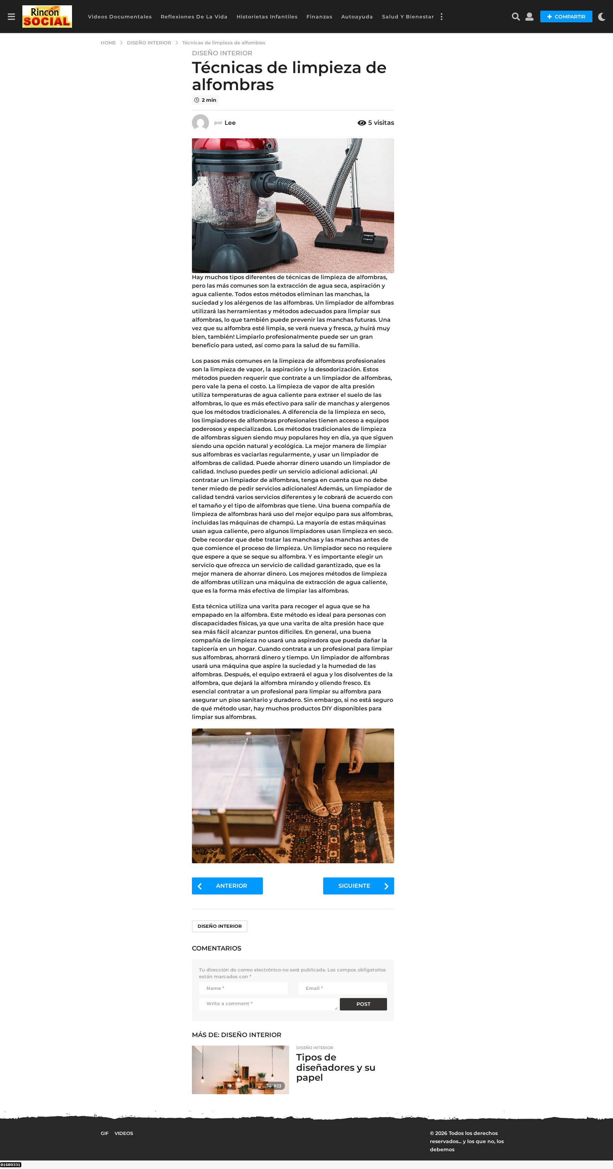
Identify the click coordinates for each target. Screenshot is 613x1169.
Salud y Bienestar (408, 16)
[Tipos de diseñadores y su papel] (240, 1070)
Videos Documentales (120, 16)
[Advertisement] (458, 180)
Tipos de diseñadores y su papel (336, 1067)
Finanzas (319, 16)
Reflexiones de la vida (194, 16)
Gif (105, 1133)
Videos (124, 1133)
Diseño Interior (222, 53)
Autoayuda (357, 16)
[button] (11, 17)
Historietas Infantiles (267, 16)
